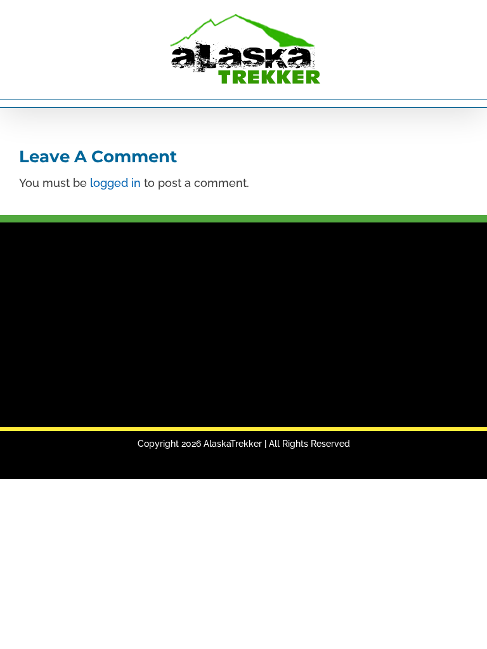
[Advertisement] (243, 325)
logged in (115, 183)
